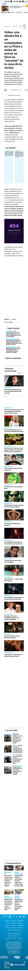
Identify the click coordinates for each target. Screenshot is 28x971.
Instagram (10, 917)
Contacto (20, 938)
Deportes (13, 925)
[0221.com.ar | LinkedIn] (23, 1)
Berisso (20, 923)
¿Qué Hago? (14, 927)
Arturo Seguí (8, 322)
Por (5, 90)
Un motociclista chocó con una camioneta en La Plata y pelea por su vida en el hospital (13, 333)
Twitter (17, 917)
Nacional (14, 923)
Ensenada (7, 925)
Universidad (11, 12)
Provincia (8, 923)
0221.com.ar (7, 26)
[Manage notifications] (24, 962)
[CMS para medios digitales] (18, 964)
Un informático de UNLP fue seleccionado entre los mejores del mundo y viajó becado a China (14, 341)
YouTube (20, 917)
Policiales (3, 12)
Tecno (9, 930)
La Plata (13, 319)
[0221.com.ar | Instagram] (11, 1)
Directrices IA (9, 938)
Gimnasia (7, 927)
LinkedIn (24, 917)
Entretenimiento (16, 930)
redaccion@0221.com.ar (13, 951)
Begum (21, 927)
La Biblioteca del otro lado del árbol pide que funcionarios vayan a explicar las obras (13, 349)
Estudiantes (19, 12)
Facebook (13, 917)
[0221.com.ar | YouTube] (20, 1)
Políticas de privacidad (14, 936)
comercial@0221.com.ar (14, 953)
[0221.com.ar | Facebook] (14, 1)
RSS (15, 938)
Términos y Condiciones (14, 933)
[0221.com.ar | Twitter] (17, 1)
